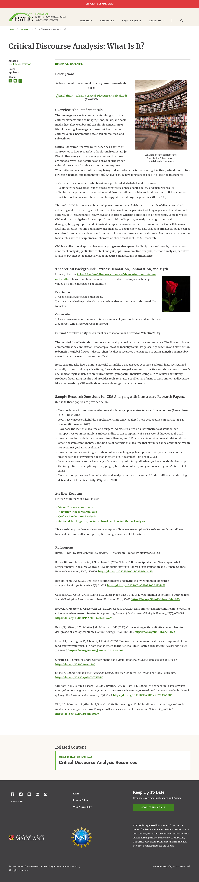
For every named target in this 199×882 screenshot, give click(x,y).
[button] (161, 114)
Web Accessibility (82, 806)
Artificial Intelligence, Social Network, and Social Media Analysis (101, 521)
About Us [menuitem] (155, 20)
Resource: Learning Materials (75, 757)
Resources (24, 29)
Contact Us (17, 801)
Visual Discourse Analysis (75, 507)
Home (11, 29)
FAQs (76, 793)
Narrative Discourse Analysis (77, 511)
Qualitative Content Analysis (77, 516)
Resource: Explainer (69, 64)
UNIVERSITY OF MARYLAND (99, 3)
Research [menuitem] (86, 20)
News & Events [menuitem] (131, 20)
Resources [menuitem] (107, 20)
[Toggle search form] (181, 21)
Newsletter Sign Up (153, 807)
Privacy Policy (80, 800)
